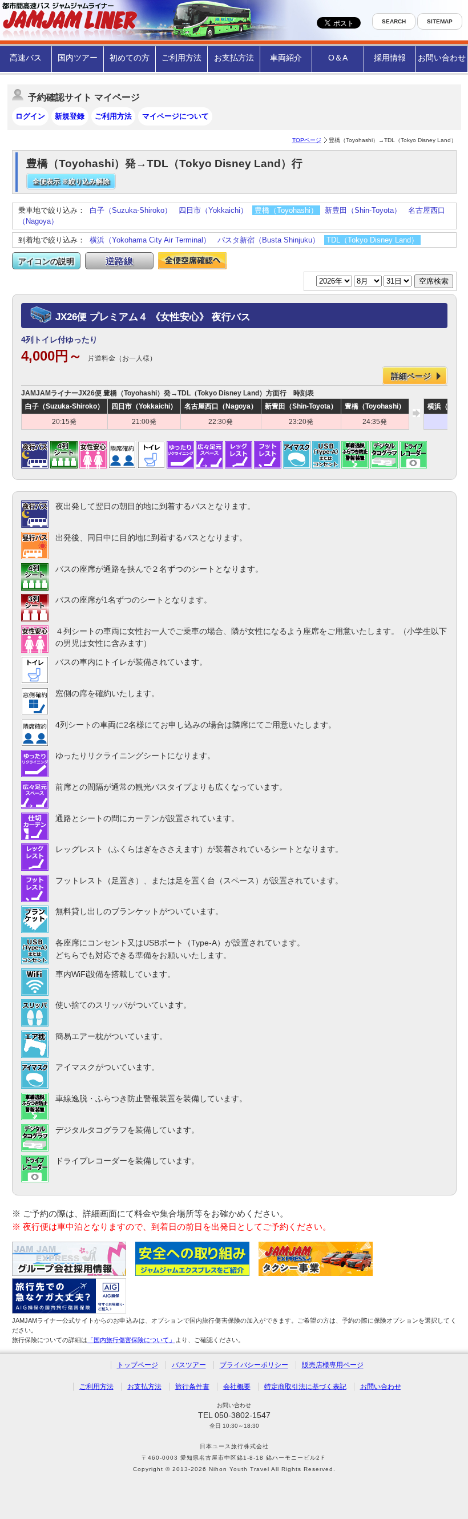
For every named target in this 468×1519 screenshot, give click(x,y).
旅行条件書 (192, 1387)
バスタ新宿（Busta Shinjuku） (268, 240)
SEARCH (394, 21)
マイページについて (175, 116)
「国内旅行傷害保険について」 (131, 1339)
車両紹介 (286, 57)
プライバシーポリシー (254, 1365)
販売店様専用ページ (333, 1365)
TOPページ (306, 140)
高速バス (26, 57)
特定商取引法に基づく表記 (305, 1387)
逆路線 (119, 261)
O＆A (338, 57)
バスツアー (189, 1365)
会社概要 (237, 1387)
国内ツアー (78, 57)
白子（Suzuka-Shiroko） (131, 210)
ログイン (30, 116)
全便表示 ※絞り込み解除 (71, 181)
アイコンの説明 (46, 261)
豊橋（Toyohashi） (286, 210)
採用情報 (390, 57)
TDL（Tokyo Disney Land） (372, 240)
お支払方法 (234, 57)
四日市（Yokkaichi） (213, 210)
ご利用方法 (181, 57)
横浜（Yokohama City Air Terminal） (150, 240)
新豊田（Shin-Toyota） (363, 210)
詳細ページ (411, 376)
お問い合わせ (442, 57)
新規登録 (69, 116)
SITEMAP (440, 21)
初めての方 (130, 57)
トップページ (137, 1365)
